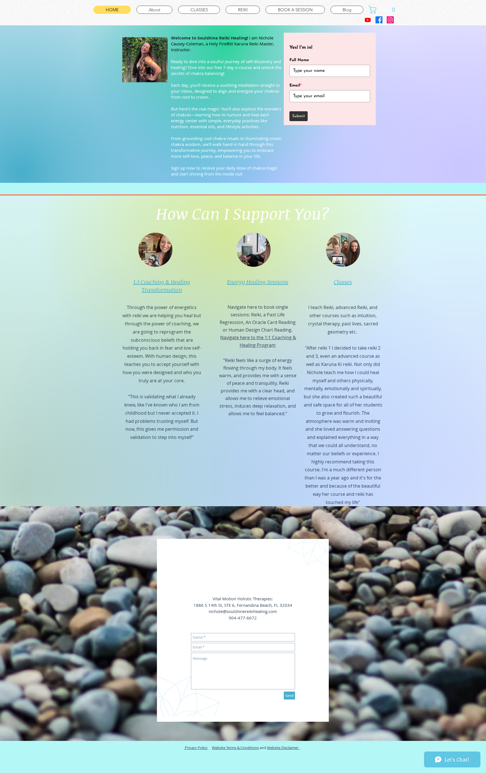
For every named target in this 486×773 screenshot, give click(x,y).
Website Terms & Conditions (235, 747)
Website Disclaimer (283, 747)
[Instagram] (390, 19)
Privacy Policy (196, 747)
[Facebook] (378, 19)
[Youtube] (367, 19)
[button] (383, 10)
